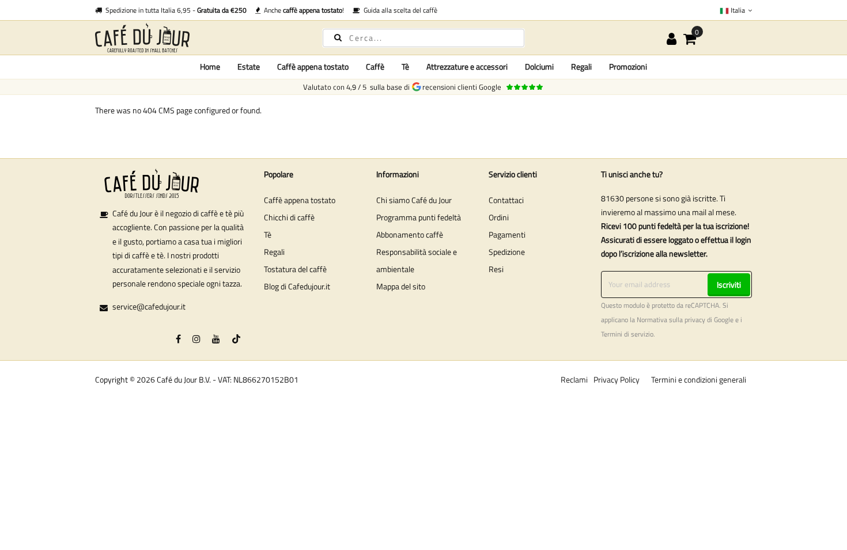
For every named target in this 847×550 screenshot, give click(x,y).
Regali (274, 252)
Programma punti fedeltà (418, 217)
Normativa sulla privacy (671, 320)
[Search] (338, 37)
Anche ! (302, 10)
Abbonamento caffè (409, 234)
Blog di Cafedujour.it (297, 286)
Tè (267, 234)
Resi (496, 269)
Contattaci (506, 200)
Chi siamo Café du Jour (414, 200)
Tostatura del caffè (295, 269)
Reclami (574, 379)
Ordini (499, 217)
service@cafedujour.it (149, 306)
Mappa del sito (400, 286)
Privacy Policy (616, 379)
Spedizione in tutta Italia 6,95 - (174, 10)
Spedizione (507, 252)
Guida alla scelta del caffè (398, 10)
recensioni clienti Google (463, 87)
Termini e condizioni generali (698, 379)
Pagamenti (507, 234)
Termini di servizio (627, 334)
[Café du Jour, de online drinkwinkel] (198, 37)
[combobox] (423, 38)
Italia (738, 10)
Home (210, 66)
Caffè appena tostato (299, 200)
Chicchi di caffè (289, 217)
